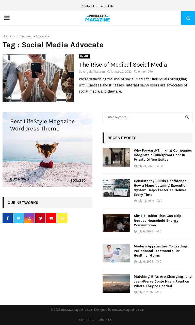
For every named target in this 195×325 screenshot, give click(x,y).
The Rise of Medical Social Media (123, 64)
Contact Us (89, 6)
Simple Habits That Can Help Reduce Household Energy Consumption (157, 220)
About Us (107, 6)
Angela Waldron (94, 71)
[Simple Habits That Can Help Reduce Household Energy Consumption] (116, 223)
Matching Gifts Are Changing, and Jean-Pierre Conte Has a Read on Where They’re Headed (163, 281)
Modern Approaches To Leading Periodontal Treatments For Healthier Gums (160, 251)
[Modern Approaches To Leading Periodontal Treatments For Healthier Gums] (116, 253)
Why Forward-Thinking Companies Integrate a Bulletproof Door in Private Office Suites (163, 155)
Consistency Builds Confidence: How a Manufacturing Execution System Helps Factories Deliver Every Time (160, 188)
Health (84, 56)
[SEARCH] (187, 117)
